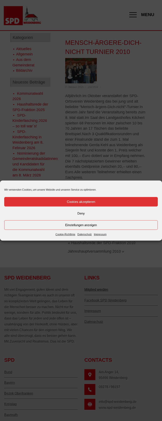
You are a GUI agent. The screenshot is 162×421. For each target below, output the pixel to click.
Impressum (100, 234)
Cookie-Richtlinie (65, 234)
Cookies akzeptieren (81, 202)
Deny (81, 213)
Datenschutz (84, 234)
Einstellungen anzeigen (81, 225)
